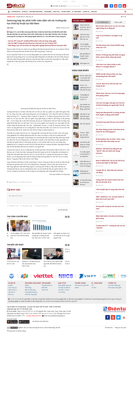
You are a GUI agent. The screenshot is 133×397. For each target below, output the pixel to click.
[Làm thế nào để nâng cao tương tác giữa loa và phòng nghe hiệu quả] (82, 145)
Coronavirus (56, 301)
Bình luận (118, 22)
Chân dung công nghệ (114, 287)
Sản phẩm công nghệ (35, 11)
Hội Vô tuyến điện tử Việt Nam (28, 299)
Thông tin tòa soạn (120, 327)
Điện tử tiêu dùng (30, 290)
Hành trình (45, 290)
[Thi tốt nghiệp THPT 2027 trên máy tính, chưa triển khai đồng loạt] (17, 229)
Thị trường (61, 292)
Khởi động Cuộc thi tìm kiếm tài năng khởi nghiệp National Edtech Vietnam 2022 (37, 45)
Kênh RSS (109, 327)
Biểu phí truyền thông (74, 6)
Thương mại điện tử (64, 287)
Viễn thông (28, 287)
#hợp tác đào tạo (26, 182)
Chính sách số (12, 290)
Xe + (92, 285)
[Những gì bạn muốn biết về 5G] (82, 173)
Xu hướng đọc (102, 22)
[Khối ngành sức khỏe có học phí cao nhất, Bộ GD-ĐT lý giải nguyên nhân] (60, 229)
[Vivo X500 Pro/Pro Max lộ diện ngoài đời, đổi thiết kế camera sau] (38, 257)
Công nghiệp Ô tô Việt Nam (82, 299)
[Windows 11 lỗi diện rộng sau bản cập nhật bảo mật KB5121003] (17, 257)
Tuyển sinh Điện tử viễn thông (29, 301)
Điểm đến (44, 287)
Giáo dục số (29, 17)
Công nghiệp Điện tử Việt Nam (65, 299)
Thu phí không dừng (97, 299)
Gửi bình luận (63, 210)
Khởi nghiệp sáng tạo (64, 285)
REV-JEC (73, 1)
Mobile (27, 285)
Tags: (10, 182)
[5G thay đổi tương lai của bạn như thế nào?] (82, 182)
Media (77, 287)
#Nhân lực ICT (16, 182)
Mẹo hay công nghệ (31, 294)
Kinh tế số (56, 11)
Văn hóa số (11, 292)
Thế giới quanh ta (47, 285)
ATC (58, 1)
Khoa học (94, 11)
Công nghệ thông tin (31, 292)
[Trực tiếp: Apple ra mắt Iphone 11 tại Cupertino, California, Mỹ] (82, 155)
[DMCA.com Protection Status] (12, 327)
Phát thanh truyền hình (82, 285)
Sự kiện (10, 285)
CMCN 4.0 (64, 301)
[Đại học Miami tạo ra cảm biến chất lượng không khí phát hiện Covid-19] (82, 78)
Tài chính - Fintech (63, 290)
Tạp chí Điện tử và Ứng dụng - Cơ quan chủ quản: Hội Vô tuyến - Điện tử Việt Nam (34, 307)
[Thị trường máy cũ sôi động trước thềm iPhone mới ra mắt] (60, 256)
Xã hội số (25, 11)
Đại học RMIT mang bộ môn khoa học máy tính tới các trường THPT (32, 43)
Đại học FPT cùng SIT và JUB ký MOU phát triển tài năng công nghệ (32, 41)
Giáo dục (11, 294)
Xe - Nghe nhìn (76, 11)
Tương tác (86, 11)
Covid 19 (49, 301)
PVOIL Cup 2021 (72, 301)
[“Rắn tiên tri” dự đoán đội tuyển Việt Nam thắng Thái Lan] (82, 117)
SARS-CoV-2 (43, 301)
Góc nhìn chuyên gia (114, 285)
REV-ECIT (65, 1)
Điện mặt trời (51, 299)
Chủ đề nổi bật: (14, 299)
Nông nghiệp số (15, 301)
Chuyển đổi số (15, 11)
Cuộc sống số (12, 287)
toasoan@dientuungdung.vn (56, 316)
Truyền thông (65, 11)
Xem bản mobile (12, 319)
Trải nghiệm (47, 11)
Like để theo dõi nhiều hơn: (40, 321)
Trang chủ (8, 12)
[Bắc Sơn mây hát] (82, 126)
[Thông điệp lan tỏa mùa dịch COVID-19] (82, 98)
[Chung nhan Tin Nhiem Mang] (16, 331)
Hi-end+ (94, 287)
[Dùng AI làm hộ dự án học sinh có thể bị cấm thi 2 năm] (82, 28)
